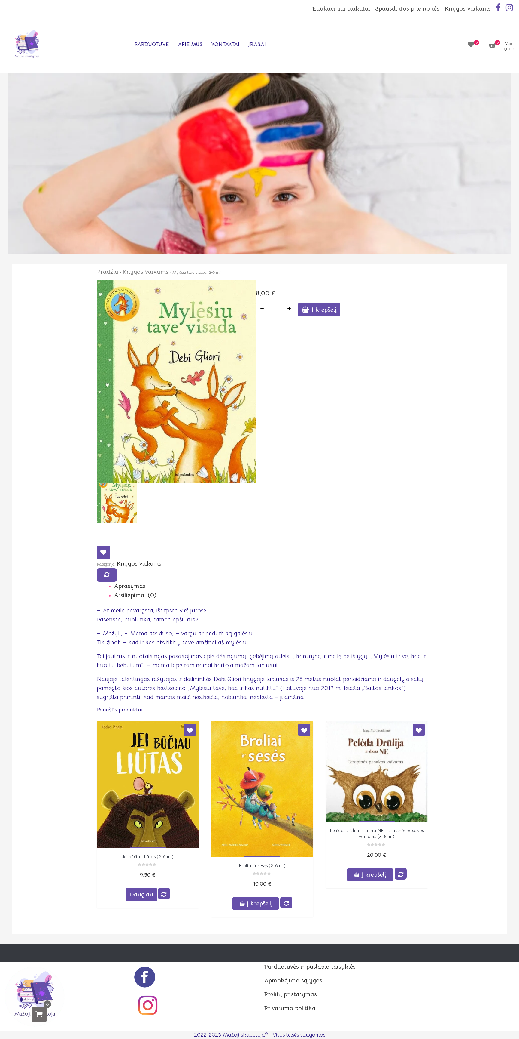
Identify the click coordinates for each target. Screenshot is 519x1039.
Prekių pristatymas (290, 994)
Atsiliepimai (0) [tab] (135, 595)
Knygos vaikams (468, 8)
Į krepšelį (324, 309)
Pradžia (107, 272)
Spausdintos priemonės (407, 8)
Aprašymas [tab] (130, 586)
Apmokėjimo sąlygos (293, 980)
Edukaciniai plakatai (341, 8)
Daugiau (141, 894)
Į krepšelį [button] (259, 903)
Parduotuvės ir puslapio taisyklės (310, 966)
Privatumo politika (290, 1008)
